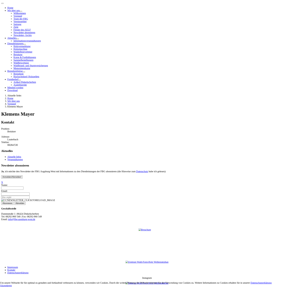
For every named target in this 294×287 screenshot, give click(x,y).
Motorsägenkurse (21, 68)
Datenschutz (142, 171)
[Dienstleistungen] (24, 44)
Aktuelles (12, 38)
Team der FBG (20, 18)
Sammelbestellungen (23, 60)
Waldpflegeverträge (22, 51)
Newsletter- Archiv (22, 35)
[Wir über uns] (21, 11)
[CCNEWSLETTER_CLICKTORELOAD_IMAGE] (28, 200)
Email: (4, 191)
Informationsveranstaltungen (27, 40)
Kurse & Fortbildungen (24, 57)
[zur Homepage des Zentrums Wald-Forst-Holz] (147, 262)
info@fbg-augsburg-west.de (21, 219)
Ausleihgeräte (20, 85)
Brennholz (18, 74)
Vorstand (17, 16)
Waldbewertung (21, 63)
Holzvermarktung (21, 46)
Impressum (12, 267)
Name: (4, 185)
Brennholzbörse (15, 71)
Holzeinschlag (20, 49)
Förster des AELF (22, 29)
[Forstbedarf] (19, 80)
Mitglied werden (15, 87)
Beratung (17, 54)
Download (12, 90)
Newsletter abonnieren (24, 32)
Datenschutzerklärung (17, 272)
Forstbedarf (12, 79)
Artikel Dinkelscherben (24, 82)
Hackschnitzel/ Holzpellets (26, 76)
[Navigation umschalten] (2, 3)
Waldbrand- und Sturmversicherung (30, 65)
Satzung (17, 24)
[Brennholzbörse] (24, 71)
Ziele (15, 27)
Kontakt (11, 270)
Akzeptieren (6, 285)
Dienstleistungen (15, 43)
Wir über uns (13, 10)
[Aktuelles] (18, 38)
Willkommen (19, 13)
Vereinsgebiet (19, 21)
